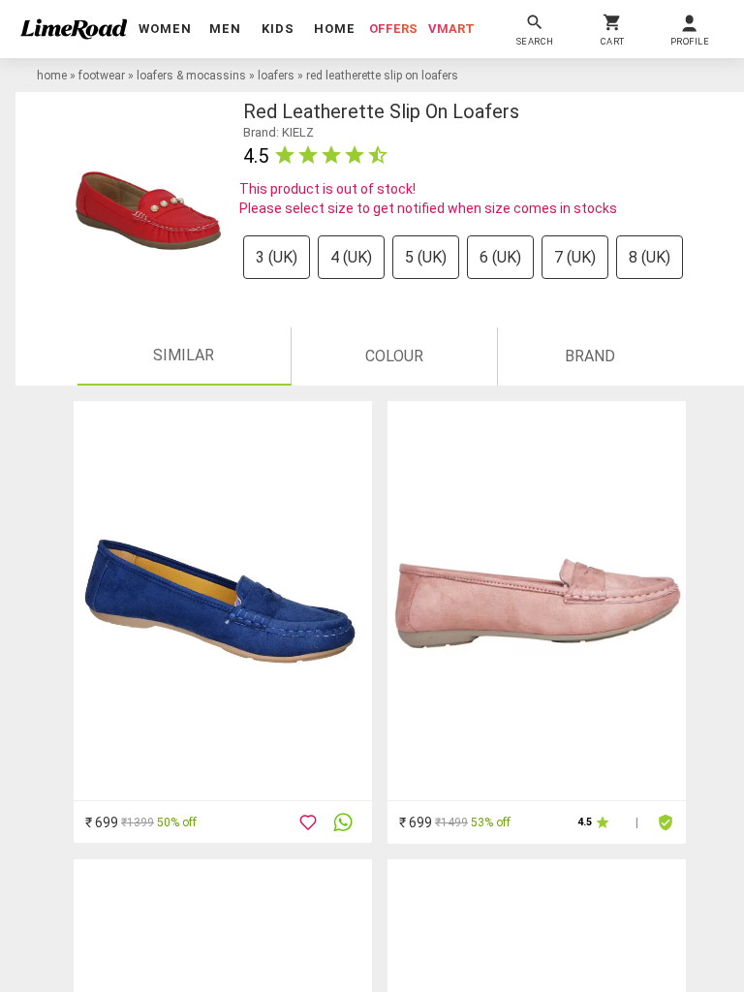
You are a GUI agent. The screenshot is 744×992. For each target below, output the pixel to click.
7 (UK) (575, 257)
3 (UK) (276, 257)
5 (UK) (426, 257)
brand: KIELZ (278, 132)
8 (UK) (649, 257)
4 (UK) (351, 257)
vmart (451, 28)
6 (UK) (500, 257)
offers (393, 28)
